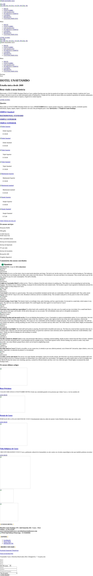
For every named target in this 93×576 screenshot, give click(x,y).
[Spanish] (8, 5)
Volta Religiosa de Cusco (9, 449)
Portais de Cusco (6, 415)
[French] (19, 5)
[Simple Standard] (5, 209)
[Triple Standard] (5, 162)
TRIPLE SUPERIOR (8, 123)
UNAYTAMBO (8, 10)
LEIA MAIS (3, 395)
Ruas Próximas (5, 388)
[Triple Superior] (5, 150)
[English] (14, 5)
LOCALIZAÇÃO (9, 12)
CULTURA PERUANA (11, 18)
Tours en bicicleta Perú (6, 553)
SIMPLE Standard (7, 112)
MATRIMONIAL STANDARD (11, 116)
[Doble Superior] (5, 126)
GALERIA (7, 15)
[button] (46, 21)
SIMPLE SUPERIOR (8, 119)
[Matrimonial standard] (7, 185)
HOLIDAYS (7, 17)
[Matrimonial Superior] (7, 173)
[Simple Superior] (5, 197)
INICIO (6, 9)
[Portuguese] (2, 4)
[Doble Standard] (5, 138)
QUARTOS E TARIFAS (11, 13)
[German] (25, 5)
